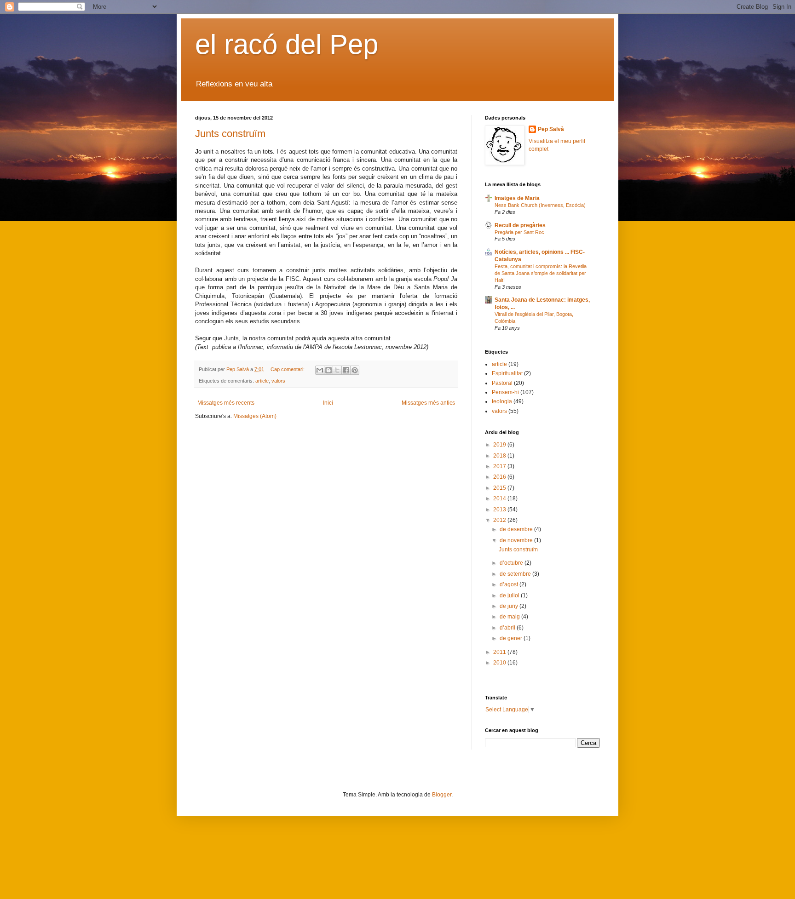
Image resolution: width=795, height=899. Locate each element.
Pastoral (502, 383)
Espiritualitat (507, 373)
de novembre (517, 540)
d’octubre (512, 563)
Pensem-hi (505, 392)
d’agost (509, 584)
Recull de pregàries (520, 225)
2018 (500, 455)
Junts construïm (230, 133)
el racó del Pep (286, 44)
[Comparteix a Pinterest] (354, 370)
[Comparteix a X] (337, 370)
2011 (500, 652)
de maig (510, 616)
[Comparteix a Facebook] (346, 370)
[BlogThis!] (328, 370)
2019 (500, 444)
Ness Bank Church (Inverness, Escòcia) (540, 205)
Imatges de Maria (517, 198)
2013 (500, 509)
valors (278, 381)
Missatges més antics (428, 403)
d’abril (508, 627)
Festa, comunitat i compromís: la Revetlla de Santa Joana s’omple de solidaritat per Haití (541, 273)
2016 (500, 477)
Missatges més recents (225, 403)
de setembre (516, 574)
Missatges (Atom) (255, 416)
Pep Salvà (551, 129)
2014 (500, 498)
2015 (500, 488)
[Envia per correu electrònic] (319, 370)
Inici (328, 403)
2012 (500, 520)
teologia (502, 401)
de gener (512, 638)
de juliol (510, 595)
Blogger (441, 794)
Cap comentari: (288, 369)
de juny (509, 606)
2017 (500, 466)
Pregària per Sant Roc (519, 232)
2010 (500, 662)
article (262, 381)
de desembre (517, 529)
